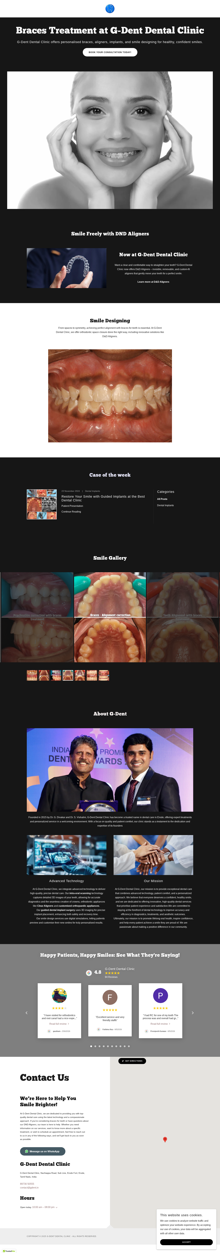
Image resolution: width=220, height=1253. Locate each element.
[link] (110, 8)
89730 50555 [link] (27, 1184)
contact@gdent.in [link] (29, 1187)
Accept (186, 1242)
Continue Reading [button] (71, 511)
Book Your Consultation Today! (110, 52)
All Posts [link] (162, 499)
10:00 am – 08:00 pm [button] (43, 1207)
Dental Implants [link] (165, 505)
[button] (56, 1207)
